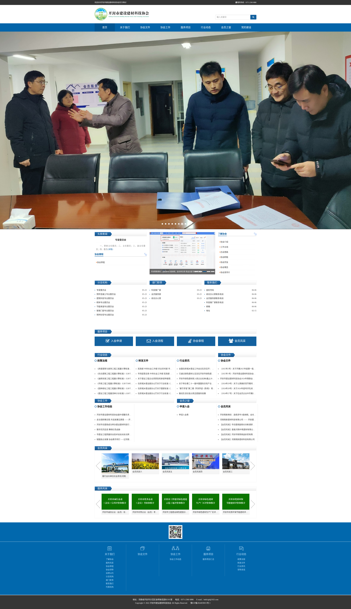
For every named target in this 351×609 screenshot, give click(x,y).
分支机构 (110, 577)
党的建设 (246, 27)
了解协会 (110, 559)
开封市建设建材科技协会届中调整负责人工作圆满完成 (120, 415)
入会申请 (116, 340)
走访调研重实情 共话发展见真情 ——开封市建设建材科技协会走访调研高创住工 (131, 420)
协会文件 (145, 27)
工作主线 (224, 247)
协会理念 (224, 267)
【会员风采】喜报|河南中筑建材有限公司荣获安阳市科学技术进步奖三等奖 (252, 430)
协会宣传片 (225, 272)
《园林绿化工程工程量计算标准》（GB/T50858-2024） (119, 388)
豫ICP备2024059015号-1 (200, 603)
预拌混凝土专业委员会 (122, 294)
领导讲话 (241, 570)
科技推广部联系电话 (231, 302)
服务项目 (186, 27)
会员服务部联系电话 (231, 298)
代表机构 (110, 587)
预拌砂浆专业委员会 (122, 315)
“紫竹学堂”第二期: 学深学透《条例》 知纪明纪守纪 (201, 388)
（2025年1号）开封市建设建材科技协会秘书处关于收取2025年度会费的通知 (252, 374)
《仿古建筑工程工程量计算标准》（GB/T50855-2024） (119, 374)
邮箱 (231, 307)
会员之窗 (226, 27)
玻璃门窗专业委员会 (122, 311)
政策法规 (241, 559)
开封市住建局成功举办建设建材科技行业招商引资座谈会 (121, 425)
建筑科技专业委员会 (122, 298)
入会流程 (157, 340)
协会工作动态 (175, 559)
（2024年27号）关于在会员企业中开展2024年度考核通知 (244, 393)
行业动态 (206, 27)
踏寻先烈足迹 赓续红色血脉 (108, 430)
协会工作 (165, 27)
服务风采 (110, 563)
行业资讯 (241, 566)
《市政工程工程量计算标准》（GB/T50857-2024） (117, 384)
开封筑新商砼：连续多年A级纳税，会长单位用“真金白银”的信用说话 (249, 415)
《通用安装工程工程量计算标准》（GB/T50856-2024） (119, 379)
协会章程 (101, 262)
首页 (104, 27)
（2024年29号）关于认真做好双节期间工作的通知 (241, 384)
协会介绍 (224, 242)
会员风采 (240, 340)
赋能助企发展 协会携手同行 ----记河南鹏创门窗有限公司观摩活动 (124, 439)
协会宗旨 (224, 262)
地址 (231, 311)
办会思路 (224, 252)
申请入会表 (184, 415)
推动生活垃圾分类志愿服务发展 (192, 393)
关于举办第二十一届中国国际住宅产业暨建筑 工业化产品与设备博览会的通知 (212, 384)
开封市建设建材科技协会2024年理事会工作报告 (240, 379)
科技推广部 (176, 290)
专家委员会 (122, 290)
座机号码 (231, 290)
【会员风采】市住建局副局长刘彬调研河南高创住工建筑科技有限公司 (250, 425)
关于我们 (125, 27)
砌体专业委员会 (122, 302)
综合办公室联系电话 (231, 294)
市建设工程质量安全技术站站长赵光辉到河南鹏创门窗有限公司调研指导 (127, 434)
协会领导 (110, 570)
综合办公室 (176, 298)
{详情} (110, 249)
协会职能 (224, 257)
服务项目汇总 (208, 559)
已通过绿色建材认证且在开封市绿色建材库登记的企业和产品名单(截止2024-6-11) (213, 374)
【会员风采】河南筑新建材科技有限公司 (237, 439)
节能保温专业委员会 (122, 307)
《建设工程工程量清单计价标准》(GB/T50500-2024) (119, 393)
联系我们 (110, 584)
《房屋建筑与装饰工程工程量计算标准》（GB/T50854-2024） (122, 369)
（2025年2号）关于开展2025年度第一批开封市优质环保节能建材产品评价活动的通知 (256, 369)
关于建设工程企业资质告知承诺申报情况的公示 (158, 379)
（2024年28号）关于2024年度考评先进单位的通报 (241, 388)
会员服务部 (176, 294)
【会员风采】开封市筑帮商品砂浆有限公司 (238, 434)
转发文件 (241, 563)
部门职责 (110, 580)
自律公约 (110, 573)
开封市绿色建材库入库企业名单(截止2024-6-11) (199, 379)
